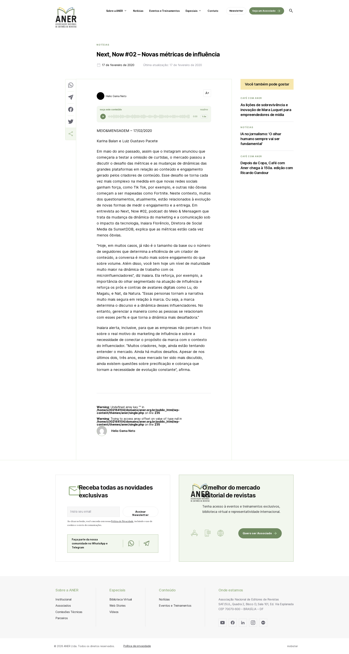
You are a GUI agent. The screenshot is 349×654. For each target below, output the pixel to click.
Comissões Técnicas (68, 612)
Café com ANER (251, 98)
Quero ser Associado (257, 533)
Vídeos (114, 612)
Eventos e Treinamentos (164, 10)
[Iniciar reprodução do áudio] (103, 116)
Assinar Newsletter (140, 513)
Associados (63, 605)
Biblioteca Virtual (120, 599)
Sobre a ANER (114, 10)
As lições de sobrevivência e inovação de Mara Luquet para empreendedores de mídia (265, 110)
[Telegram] (146, 543)
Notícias (138, 10)
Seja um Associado (264, 10)
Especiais (192, 10)
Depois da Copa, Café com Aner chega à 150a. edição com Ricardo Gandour (266, 168)
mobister (292, 646)
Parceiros (61, 618)
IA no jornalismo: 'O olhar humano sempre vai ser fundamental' (260, 139)
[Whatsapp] (131, 543)
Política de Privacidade (122, 521)
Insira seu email (80, 511)
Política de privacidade (137, 645)
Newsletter (236, 10)
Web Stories (117, 605)
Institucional (63, 599)
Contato (213, 10)
